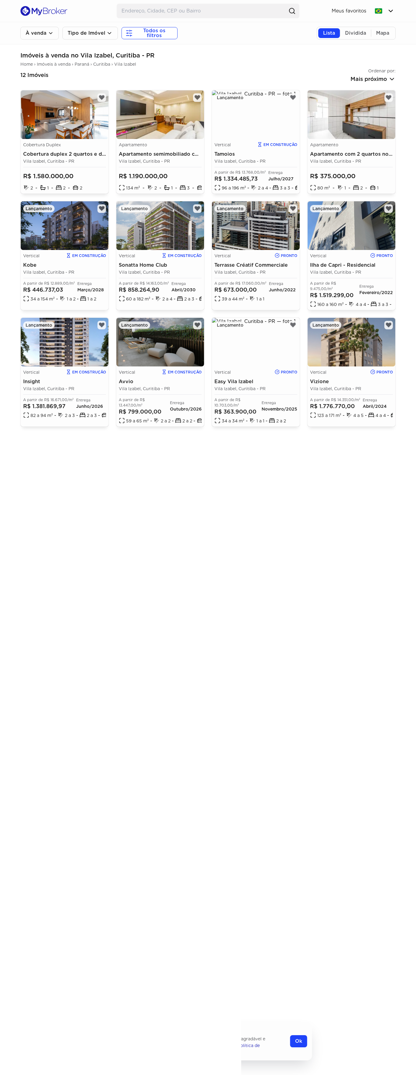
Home (26, 64)
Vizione (319, 381)
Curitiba (101, 64)
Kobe (30, 265)
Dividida (355, 33)
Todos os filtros (154, 33)
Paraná (82, 64)
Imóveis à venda (54, 64)
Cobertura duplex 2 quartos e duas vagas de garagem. (91, 154)
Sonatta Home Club (143, 265)
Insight (31, 381)
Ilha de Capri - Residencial (342, 265)
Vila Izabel (125, 64)
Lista (329, 33)
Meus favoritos (349, 11)
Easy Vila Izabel (233, 381)
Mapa (382, 33)
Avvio (126, 381)
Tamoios (224, 154)
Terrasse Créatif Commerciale (251, 265)
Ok (298, 1041)
